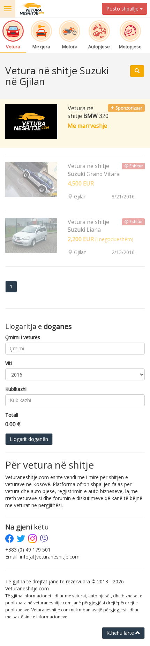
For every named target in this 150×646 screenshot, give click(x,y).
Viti (8, 363)
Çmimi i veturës (22, 337)
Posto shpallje (123, 8)
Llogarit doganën (29, 439)
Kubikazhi (16, 389)
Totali (11, 415)
